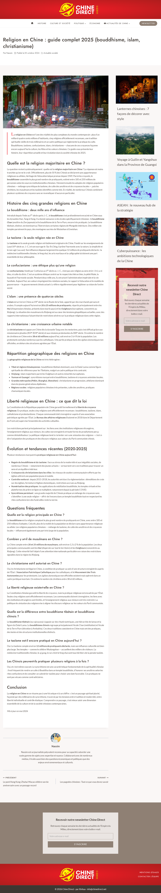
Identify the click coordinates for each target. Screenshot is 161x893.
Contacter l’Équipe (148, 876)
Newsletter (148, 23)
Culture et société (60, 23)
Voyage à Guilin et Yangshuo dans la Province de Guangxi (137, 162)
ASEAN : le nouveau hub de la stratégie (136, 207)
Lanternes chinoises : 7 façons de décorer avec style (133, 114)
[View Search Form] (5, 23)
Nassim (56, 746)
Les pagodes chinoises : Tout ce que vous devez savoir (84, 780)
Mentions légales (149, 872)
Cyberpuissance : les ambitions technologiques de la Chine (135, 256)
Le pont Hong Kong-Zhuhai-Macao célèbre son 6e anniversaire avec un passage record (26, 782)
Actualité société (51, 53)
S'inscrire (137, 329)
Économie (95, 23)
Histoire (42, 23)
